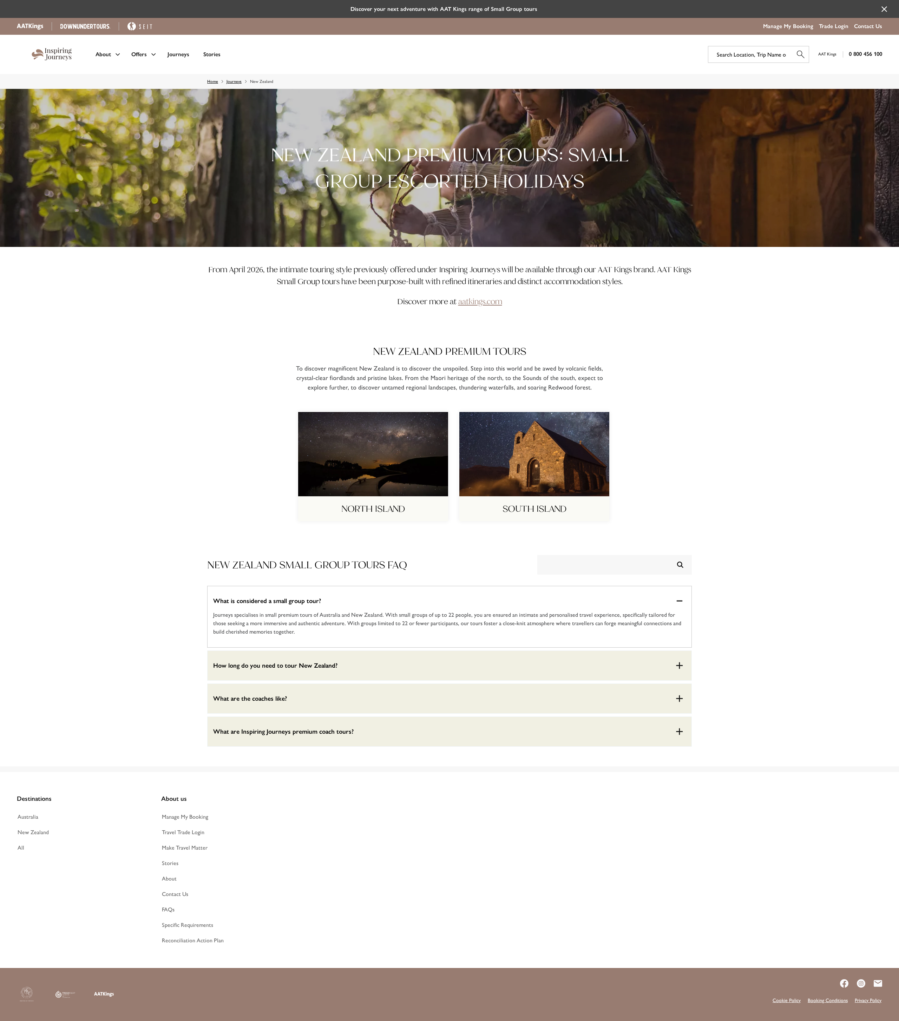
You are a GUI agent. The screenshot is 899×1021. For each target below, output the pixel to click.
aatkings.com (480, 301)
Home (212, 81)
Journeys (178, 54)
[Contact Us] (873, 983)
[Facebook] (840, 983)
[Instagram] (856, 983)
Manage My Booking (788, 26)
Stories (212, 54)
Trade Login (833, 26)
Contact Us (868, 26)
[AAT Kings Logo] (104, 994)
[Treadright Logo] (65, 994)
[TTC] (27, 994)
